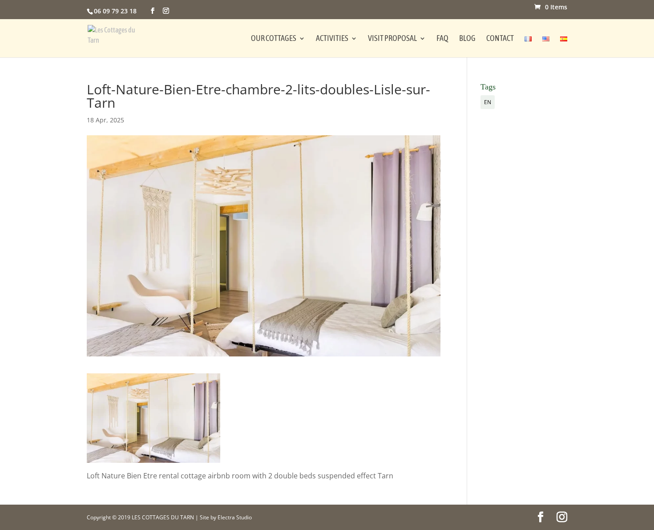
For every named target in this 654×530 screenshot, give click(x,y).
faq (442, 39)
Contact (500, 39)
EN (487, 102)
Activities (332, 39)
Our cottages (273, 39)
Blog (467, 39)
